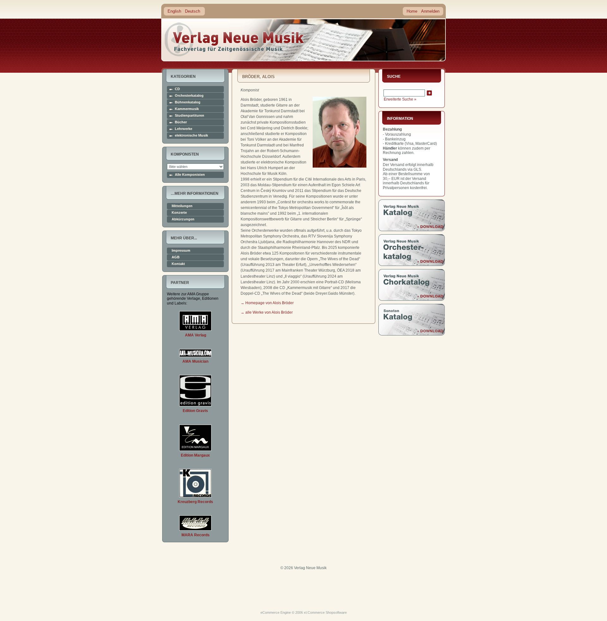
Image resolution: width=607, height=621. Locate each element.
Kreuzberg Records (195, 502)
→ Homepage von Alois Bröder (267, 303)
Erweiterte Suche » (400, 99)
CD (177, 89)
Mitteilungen (182, 206)
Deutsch (192, 11)
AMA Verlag (195, 335)
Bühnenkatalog (187, 102)
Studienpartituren (189, 115)
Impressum (181, 250)
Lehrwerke (183, 129)
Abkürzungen (183, 219)
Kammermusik (187, 109)
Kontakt (178, 264)
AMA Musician (195, 361)
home (234, 39)
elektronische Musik (191, 135)
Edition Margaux (195, 455)
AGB (176, 257)
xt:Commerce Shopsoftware (325, 612)
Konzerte (179, 212)
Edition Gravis (195, 411)
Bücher (181, 122)
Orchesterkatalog (189, 95)
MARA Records (195, 535)
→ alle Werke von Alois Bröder (267, 312)
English (174, 11)
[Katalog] (411, 230)
